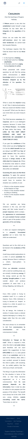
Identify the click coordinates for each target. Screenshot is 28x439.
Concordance (8, 421)
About (18, 418)
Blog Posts (10, 424)
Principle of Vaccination (13, 426)
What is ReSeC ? (10, 418)
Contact (17, 424)
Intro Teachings (17, 421)
